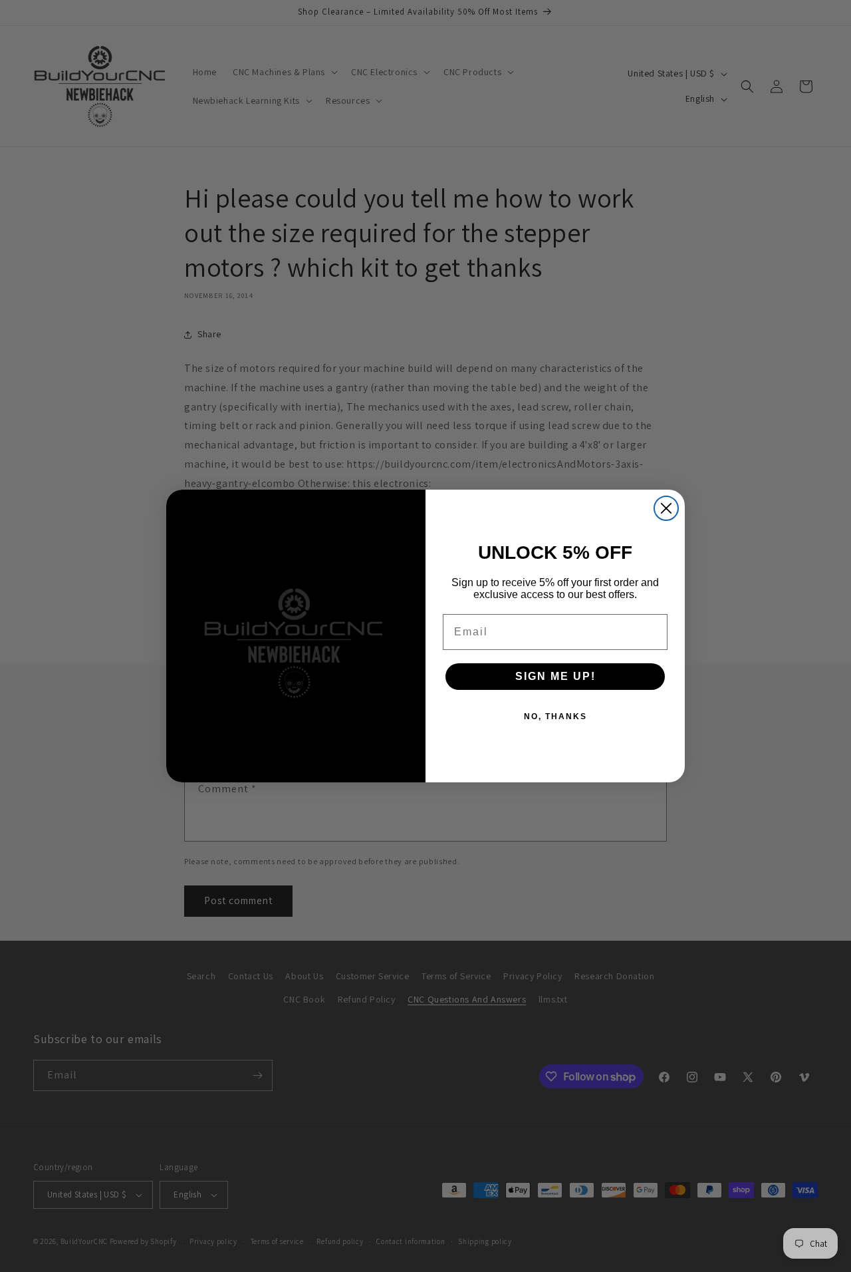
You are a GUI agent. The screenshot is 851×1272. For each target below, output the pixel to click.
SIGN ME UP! (555, 676)
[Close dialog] (666, 508)
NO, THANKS (555, 716)
